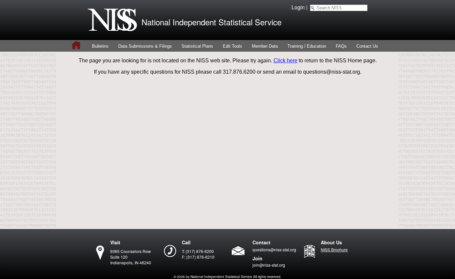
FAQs (341, 46)
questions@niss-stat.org (274, 249)
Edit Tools (232, 46)
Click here (285, 60)
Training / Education (306, 46)
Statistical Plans (197, 46)
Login (298, 7)
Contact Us (367, 46)
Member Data (265, 46)
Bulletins (100, 46)
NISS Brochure (334, 249)
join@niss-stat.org (268, 265)
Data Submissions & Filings (145, 46)
